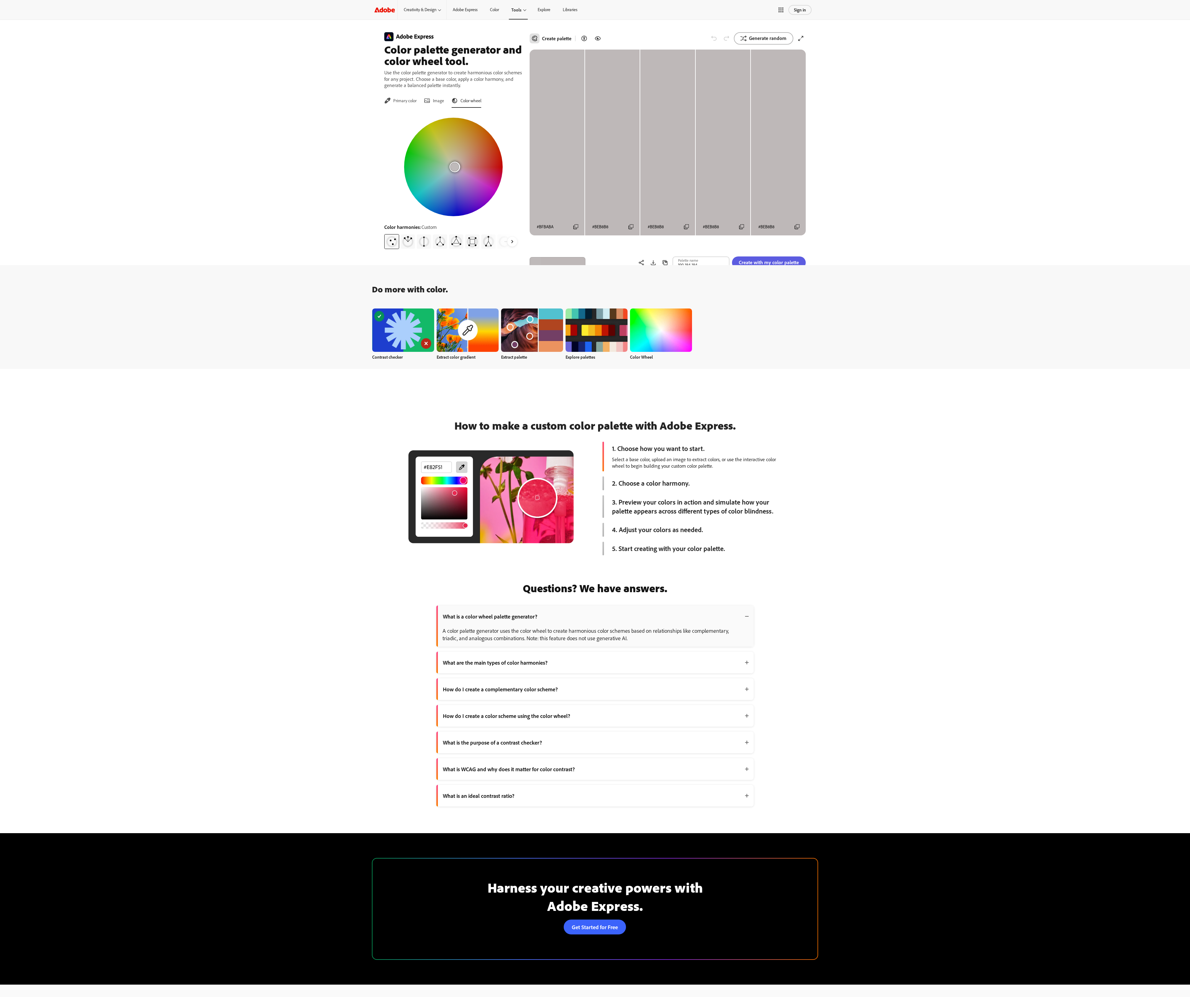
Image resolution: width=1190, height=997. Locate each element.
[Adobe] (384, 10)
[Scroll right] (512, 242)
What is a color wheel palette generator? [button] (490, 616)
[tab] (400, 101)
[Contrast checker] (584, 38)
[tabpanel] (453, 181)
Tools (516, 9)
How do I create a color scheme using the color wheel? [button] (506, 715)
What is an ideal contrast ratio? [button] (478, 795)
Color (494, 9)
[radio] (391, 241)
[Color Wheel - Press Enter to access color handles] (453, 167)
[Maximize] (801, 38)
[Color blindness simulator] (598, 38)
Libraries (570, 9)
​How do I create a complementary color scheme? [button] (500, 689)
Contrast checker (387, 357)
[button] (781, 10)
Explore (544, 9)
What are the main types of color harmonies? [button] (495, 662)
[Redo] (726, 38)
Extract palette (514, 357)
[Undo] (714, 38)
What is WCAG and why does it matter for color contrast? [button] (509, 769)
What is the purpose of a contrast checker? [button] (492, 742)
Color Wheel (641, 357)
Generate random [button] (768, 38)
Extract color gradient (456, 357)
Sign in (800, 9)
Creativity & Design (420, 9)
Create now (403, 330)
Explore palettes (580, 357)
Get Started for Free (595, 927)
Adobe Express (465, 9)
